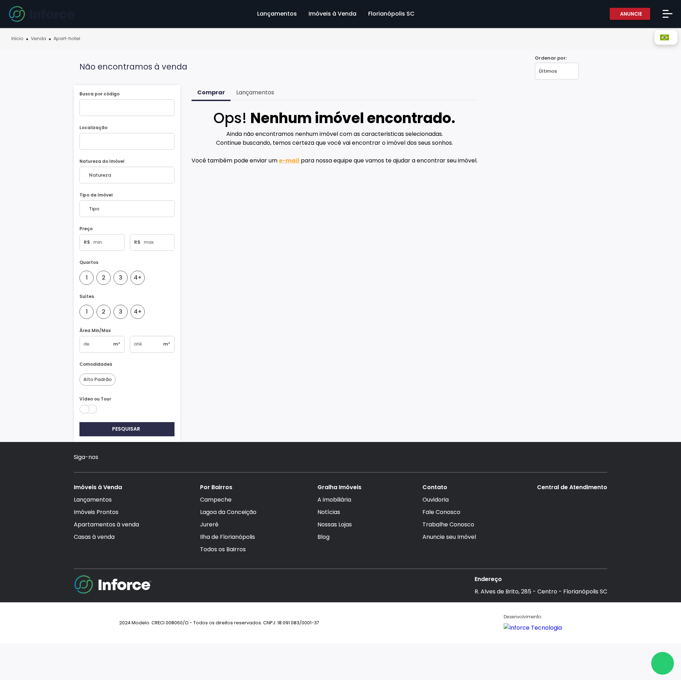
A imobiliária (334, 500)
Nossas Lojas (334, 524)
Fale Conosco (441, 512)
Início (17, 39)
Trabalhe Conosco (448, 524)
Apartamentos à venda (106, 524)
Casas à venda (94, 537)
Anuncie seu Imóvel (449, 537)
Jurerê (209, 524)
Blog (323, 537)
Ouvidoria (435, 500)
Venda (38, 39)
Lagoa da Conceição (228, 512)
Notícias (328, 512)
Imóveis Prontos (96, 512)
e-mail (289, 160)
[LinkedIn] (150, 458)
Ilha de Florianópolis (227, 537)
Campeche (216, 500)
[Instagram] (109, 458)
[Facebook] (123, 458)
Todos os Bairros (223, 549)
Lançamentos (93, 500)
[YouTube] (137, 458)
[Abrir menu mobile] (667, 13)
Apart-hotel (67, 39)
